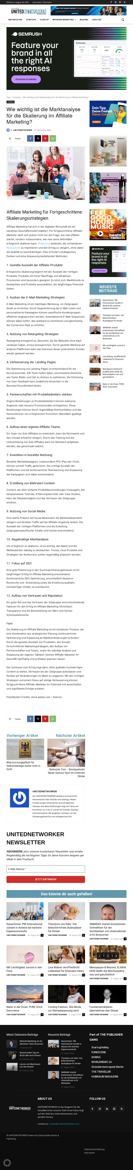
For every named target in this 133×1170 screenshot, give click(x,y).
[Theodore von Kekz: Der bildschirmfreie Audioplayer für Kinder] (95, 318)
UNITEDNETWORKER (22, 130)
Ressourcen (13, 247)
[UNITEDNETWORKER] (8, 130)
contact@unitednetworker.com (64, 1123)
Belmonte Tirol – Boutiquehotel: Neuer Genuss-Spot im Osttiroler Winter (66, 773)
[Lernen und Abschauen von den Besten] (12, 1067)
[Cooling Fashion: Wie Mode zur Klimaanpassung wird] (66, 994)
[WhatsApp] (52, 138)
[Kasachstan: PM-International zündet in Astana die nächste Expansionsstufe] (95, 303)
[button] (123, 20)
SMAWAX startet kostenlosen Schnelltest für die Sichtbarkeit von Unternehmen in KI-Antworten (114, 333)
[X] (125, 2)
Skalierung (44, 243)
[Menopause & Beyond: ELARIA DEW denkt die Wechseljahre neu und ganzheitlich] (95, 372)
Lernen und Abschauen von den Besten (30, 1065)
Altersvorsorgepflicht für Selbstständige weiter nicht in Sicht (23, 766)
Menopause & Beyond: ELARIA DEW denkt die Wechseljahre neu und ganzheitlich (108, 971)
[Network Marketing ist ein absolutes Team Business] (12, 1044)
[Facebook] (111, 2)
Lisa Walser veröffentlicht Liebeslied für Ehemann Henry (114, 359)
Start (8, 97)
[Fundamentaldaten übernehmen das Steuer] (108, 994)
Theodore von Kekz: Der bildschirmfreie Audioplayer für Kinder (113, 318)
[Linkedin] (107, 1109)
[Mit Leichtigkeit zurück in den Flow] (95, 348)
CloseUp (17, 97)
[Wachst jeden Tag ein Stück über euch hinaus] (12, 1055)
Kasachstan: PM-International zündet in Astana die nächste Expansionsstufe (24, 927)
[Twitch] (120, 2)
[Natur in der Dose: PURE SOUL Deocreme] (95, 387)
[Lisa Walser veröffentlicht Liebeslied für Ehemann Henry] (95, 359)
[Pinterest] (45, 138)
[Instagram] (116, 2)
